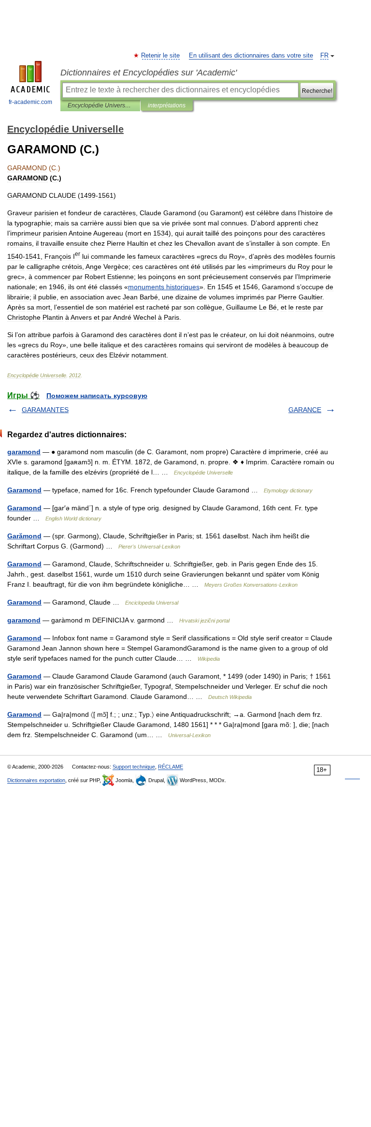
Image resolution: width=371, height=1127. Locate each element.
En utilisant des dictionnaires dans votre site (251, 55)
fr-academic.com (30, 102)
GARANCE (304, 410)
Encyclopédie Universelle (100, 105)
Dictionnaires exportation (36, 780)
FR (324, 55)
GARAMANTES (45, 410)
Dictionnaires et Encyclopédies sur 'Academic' (148, 72)
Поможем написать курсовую (96, 396)
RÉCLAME (170, 767)
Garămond (24, 536)
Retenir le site (161, 55)
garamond (24, 452)
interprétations (167, 105)
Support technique (134, 767)
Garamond (24, 490)
